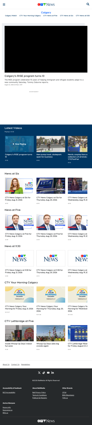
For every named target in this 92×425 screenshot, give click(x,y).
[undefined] (19, 148)
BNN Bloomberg (68, 395)
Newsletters (25, 364)
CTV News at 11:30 (83, 16)
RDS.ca (5, 413)
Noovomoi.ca (7, 410)
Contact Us (15, 364)
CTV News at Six (66, 16)
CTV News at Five (50, 16)
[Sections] (4, 4)
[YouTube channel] (48, 372)
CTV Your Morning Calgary (30, 16)
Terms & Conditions (39, 395)
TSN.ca (65, 398)
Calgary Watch (11, 16)
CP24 (64, 392)
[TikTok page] (43, 372)
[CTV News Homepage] (46, 4)
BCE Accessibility (9, 392)
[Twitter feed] (39, 372)
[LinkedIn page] (52, 372)
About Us (6, 364)
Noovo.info (7, 407)
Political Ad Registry (39, 398)
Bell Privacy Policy (39, 392)
